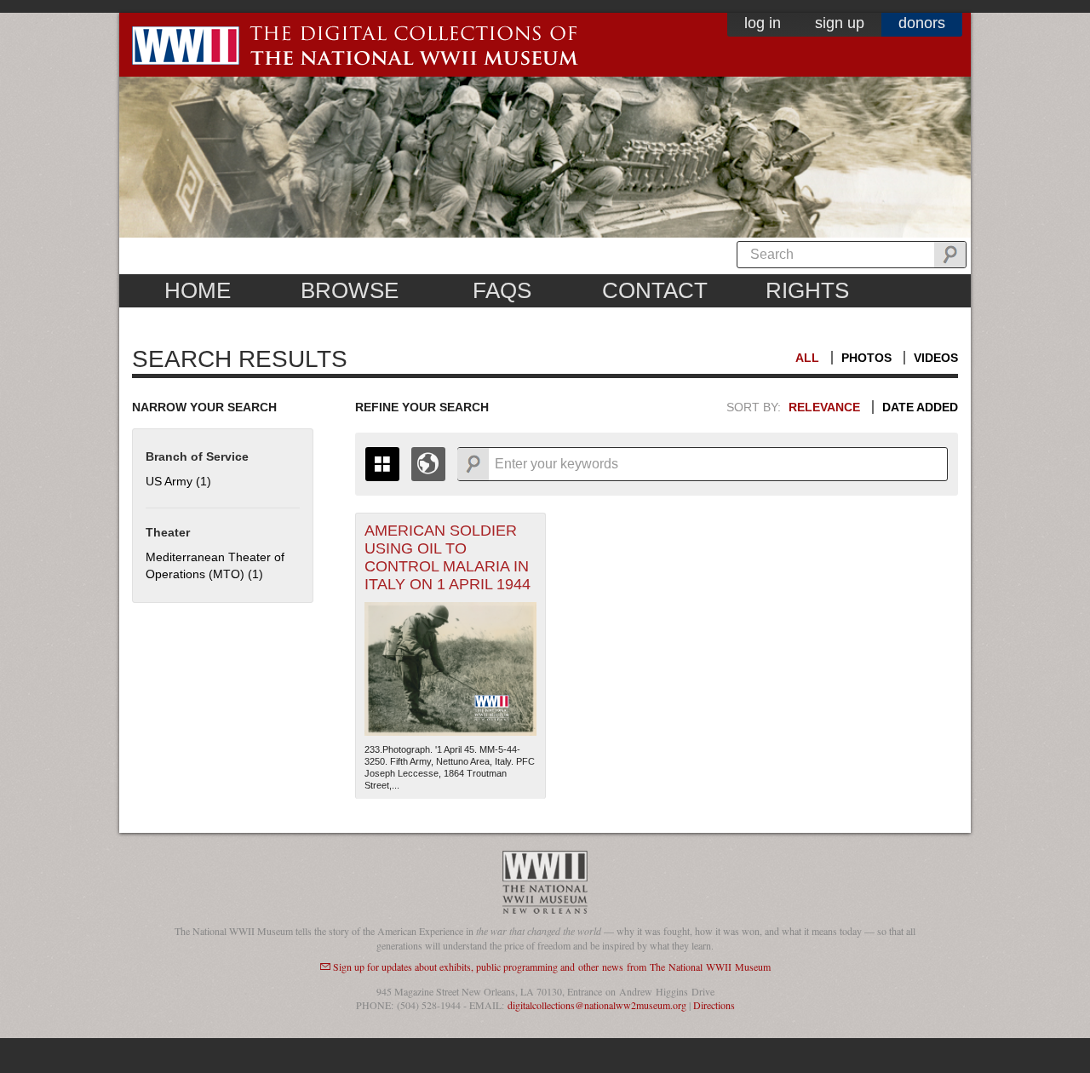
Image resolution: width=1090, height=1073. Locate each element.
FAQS (502, 290)
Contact (655, 290)
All (807, 357)
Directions (714, 1005)
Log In (762, 23)
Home (197, 290)
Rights (807, 290)
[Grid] (382, 464)
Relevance (824, 407)
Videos (936, 357)
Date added (920, 407)
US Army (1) (178, 481)
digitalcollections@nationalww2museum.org (597, 1005)
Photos (866, 357)
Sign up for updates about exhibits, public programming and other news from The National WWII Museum (552, 966)
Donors (921, 23)
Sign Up (839, 23)
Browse (350, 290)
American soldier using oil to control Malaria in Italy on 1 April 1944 (447, 557)
